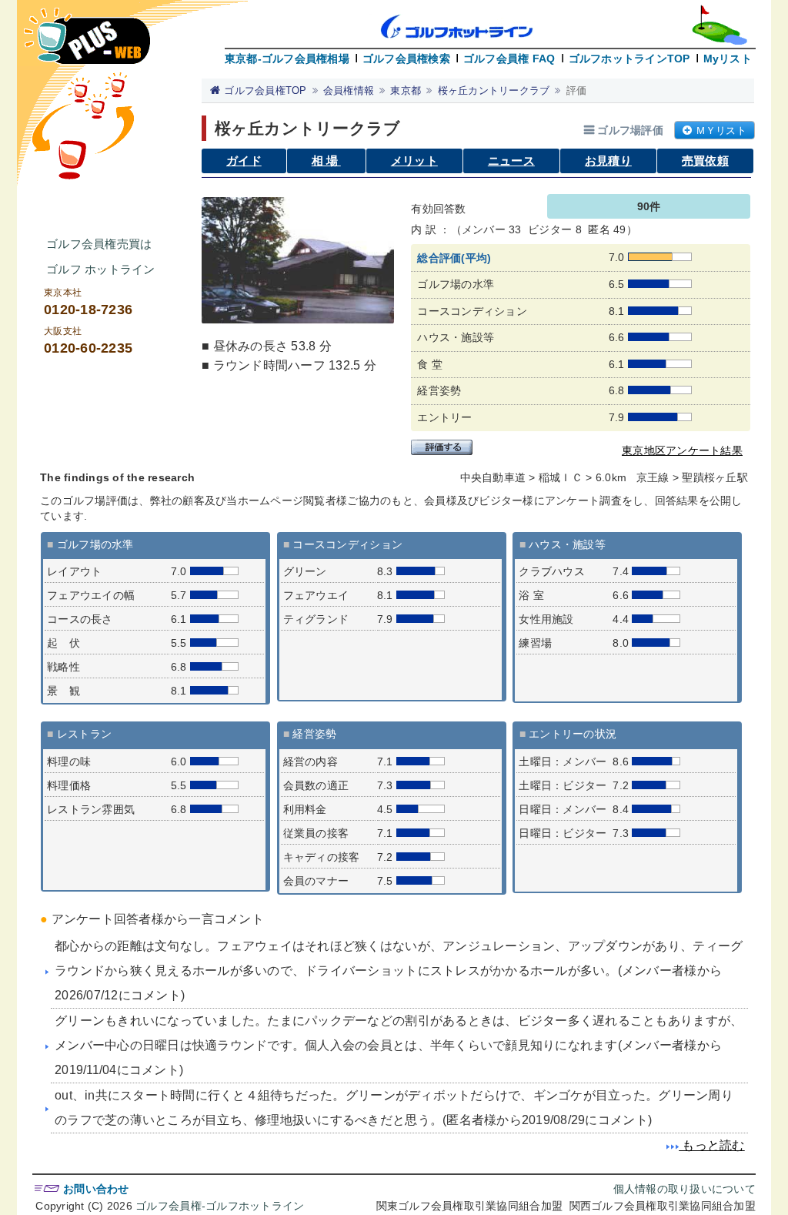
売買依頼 (705, 160)
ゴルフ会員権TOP (265, 90)
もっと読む (712, 1145)
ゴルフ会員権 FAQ (509, 58)
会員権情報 (348, 90)
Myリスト (727, 58)
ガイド (244, 160)
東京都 (405, 90)
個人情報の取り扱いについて (684, 1189)
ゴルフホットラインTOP (629, 58)
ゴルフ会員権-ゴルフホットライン (219, 1206)
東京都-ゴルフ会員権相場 (287, 58)
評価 (576, 90)
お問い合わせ (96, 1189)
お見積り (608, 160)
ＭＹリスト (721, 130)
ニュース (511, 160)
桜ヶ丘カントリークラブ (494, 90)
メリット (414, 160)
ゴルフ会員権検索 (406, 58)
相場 (326, 160)
